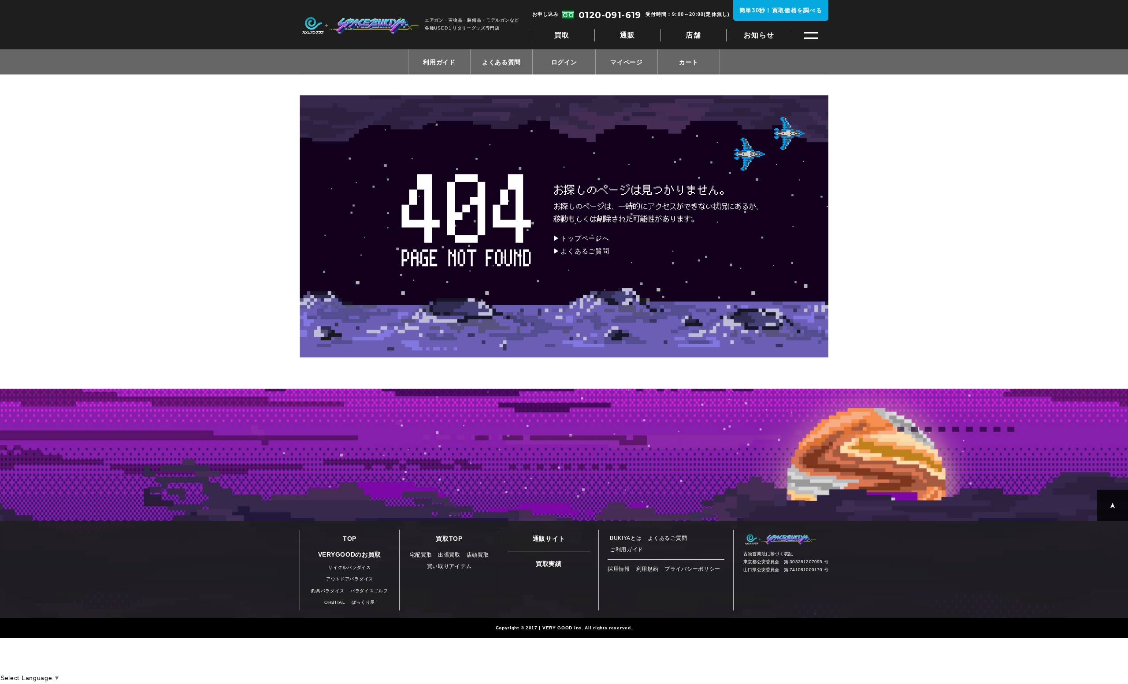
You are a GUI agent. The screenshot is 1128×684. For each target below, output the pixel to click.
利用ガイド (439, 62)
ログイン (564, 62)
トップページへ (584, 238)
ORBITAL (334, 602)
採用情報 (619, 569)
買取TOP (449, 538)
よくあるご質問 (584, 251)
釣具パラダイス (327, 590)
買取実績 (549, 563)
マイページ (626, 62)
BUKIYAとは (626, 538)
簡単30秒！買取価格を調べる (780, 10)
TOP (349, 538)
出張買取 (449, 555)
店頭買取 (478, 555)
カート (688, 62)
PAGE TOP (1112, 505)
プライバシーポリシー (692, 569)
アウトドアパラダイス (349, 578)
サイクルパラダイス (349, 567)
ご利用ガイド (626, 549)
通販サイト (549, 538)
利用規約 (647, 569)
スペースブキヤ (360, 25)
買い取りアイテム (449, 566)
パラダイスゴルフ (369, 590)
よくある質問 (501, 62)
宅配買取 (421, 555)
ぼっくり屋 (363, 602)
